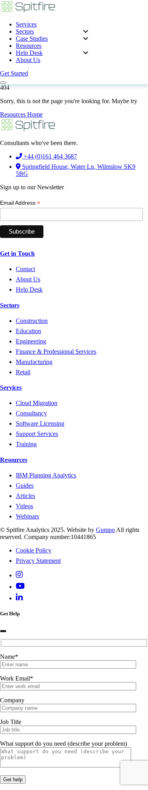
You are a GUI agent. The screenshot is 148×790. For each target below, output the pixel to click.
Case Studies (32, 38)
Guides (25, 485)
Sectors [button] (25, 31)
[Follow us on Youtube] (20, 586)
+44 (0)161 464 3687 (49, 156)
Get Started (14, 73)
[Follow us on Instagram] (19, 575)
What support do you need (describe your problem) (63, 743)
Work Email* (16, 678)
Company (12, 700)
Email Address (20, 203)
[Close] (3, 631)
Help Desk (29, 52)
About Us (28, 60)
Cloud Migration (36, 403)
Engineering (31, 341)
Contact (25, 269)
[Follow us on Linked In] (19, 598)
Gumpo (105, 529)
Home (35, 114)
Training (26, 444)
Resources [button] (28, 45)
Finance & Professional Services (56, 351)
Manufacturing (34, 361)
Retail (23, 372)
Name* (9, 656)
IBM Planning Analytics (46, 475)
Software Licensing (40, 423)
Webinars (27, 516)
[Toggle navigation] (3, 82)
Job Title (10, 721)
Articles (25, 495)
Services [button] (26, 24)
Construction (32, 320)
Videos (24, 506)
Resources (13, 114)
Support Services (37, 433)
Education (28, 331)
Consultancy (31, 413)
